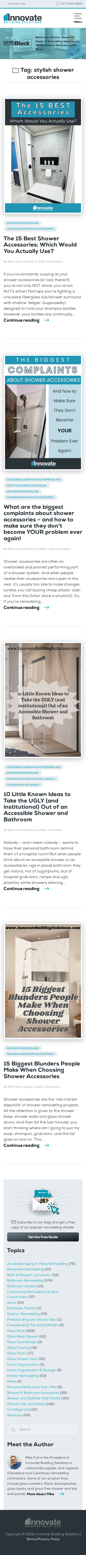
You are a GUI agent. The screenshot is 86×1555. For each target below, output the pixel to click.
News (11, 1381)
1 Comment (55, 830)
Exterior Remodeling (23, 1314)
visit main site (16, 3)
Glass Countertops (22, 1342)
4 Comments (54, 261)
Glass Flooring (18, 1347)
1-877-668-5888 (70, 3)
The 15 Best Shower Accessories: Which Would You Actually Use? (40, 245)
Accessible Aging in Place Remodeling (33, 479)
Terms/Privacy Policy (43, 1539)
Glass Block (16, 1330)
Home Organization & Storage (31, 1370)
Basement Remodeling (25, 1269)
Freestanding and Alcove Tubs (31, 1319)
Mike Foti (13, 261)
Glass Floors (17, 1353)
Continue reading (21, 320)
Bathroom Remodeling (22, 223)
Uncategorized (19, 1409)
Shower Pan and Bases (23, 784)
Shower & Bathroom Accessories (30, 228)
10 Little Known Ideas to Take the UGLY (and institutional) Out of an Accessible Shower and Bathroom (37, 806)
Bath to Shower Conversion (27, 485)
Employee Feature (22, 1308)
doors (11, 1302)
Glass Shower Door (22, 1359)
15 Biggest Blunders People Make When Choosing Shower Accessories (42, 1070)
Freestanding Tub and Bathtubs (32, 1325)
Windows (14, 1415)
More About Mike (40, 1494)
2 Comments (52, 1087)
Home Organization (23, 1364)
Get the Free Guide (43, 1237)
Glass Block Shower (22, 1336)
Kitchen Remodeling (23, 1376)
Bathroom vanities (22, 1286)
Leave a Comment (59, 549)
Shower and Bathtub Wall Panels (31, 778)
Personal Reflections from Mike (32, 1387)
